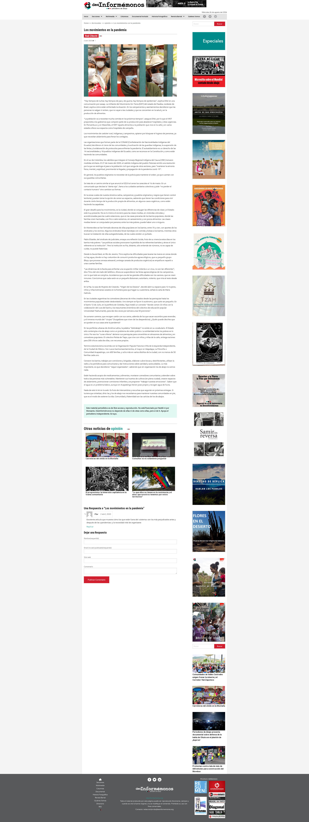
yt (215, 16)
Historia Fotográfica (159, 16)
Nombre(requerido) (91, 538)
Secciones (100, 782)
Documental (100, 791)
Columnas (124, 16)
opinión (108, 23)
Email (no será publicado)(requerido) (98, 548)
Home (86, 23)
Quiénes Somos (194, 16)
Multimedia (110, 16)
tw (210, 16)
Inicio (86, 16)
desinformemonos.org (154, 798)
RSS (100, 807)
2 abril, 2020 (105, 514)
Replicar (90, 526)
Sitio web (87, 557)
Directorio (100, 804)
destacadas (96, 23)
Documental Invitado (140, 16)
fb (204, 16)
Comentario (88, 567)
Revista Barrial (176, 16)
